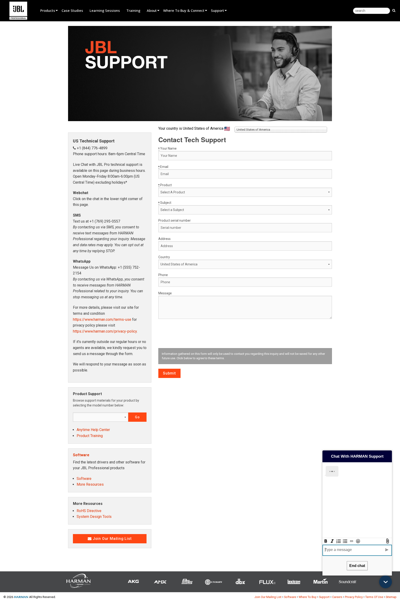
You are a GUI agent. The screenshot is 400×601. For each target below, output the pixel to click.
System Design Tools (94, 516)
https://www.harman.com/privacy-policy (105, 331)
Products (47, 10)
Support (217, 10)
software (84, 478)
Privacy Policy (354, 597)
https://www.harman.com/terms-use (102, 319)
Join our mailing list (112, 538)
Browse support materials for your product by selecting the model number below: (106, 403)
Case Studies (72, 10)
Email (163, 167)
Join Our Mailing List (267, 597)
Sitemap (391, 597)
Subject (164, 203)
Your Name (167, 148)
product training (90, 436)
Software (81, 455)
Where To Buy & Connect (183, 10)
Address (164, 239)
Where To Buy (307, 597)
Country (164, 257)
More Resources (90, 484)
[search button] (394, 10)
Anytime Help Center (93, 430)
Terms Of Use (374, 597)
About (152, 10)
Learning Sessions (105, 10)
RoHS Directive (89, 511)
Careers (337, 597)
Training (133, 10)
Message (165, 293)
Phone (163, 275)
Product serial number (174, 220)
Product (165, 185)
